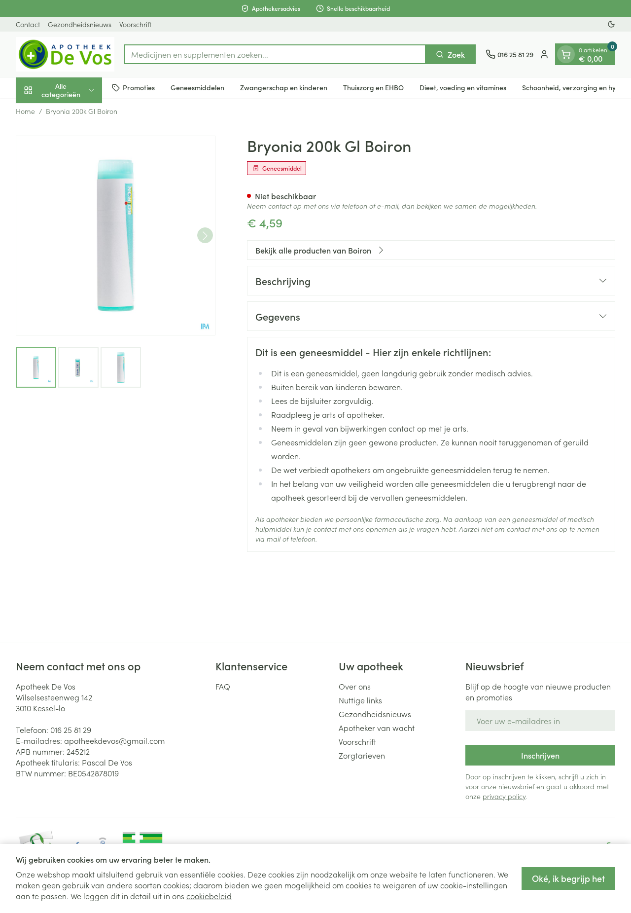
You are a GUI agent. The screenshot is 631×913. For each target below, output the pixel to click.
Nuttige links (360, 699)
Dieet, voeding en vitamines (463, 87)
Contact (28, 24)
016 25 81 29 (70, 729)
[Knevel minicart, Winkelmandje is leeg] (566, 54)
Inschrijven (540, 755)
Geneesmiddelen (197, 87)
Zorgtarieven (362, 755)
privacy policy (504, 796)
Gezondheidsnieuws (79, 24)
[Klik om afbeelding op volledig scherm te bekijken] (115, 235)
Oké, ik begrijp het (568, 878)
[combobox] (275, 54)
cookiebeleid (209, 895)
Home (25, 111)
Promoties (139, 87)
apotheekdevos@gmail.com (114, 740)
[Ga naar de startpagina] (65, 54)
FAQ (222, 686)
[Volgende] (205, 236)
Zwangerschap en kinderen (283, 87)
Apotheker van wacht (377, 727)
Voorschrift (135, 24)
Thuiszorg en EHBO (373, 87)
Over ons (355, 686)
